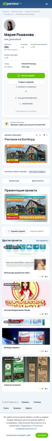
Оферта (28, 408)
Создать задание (26, 82)
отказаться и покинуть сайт (18, 435)
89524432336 (27, 104)
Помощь (37, 402)
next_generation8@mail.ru (27, 98)
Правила (17, 408)
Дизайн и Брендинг (13, 135)
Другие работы (38, 181)
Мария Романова (19, 35)
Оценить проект (16, 231)
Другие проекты (12, 240)
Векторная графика (37, 172)
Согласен (42, 435)
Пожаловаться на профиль (26, 111)
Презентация (14, 181)
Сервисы (25, 402)
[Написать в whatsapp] (26, 91)
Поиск (6, 408)
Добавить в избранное (27, 87)
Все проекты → (43, 241)
